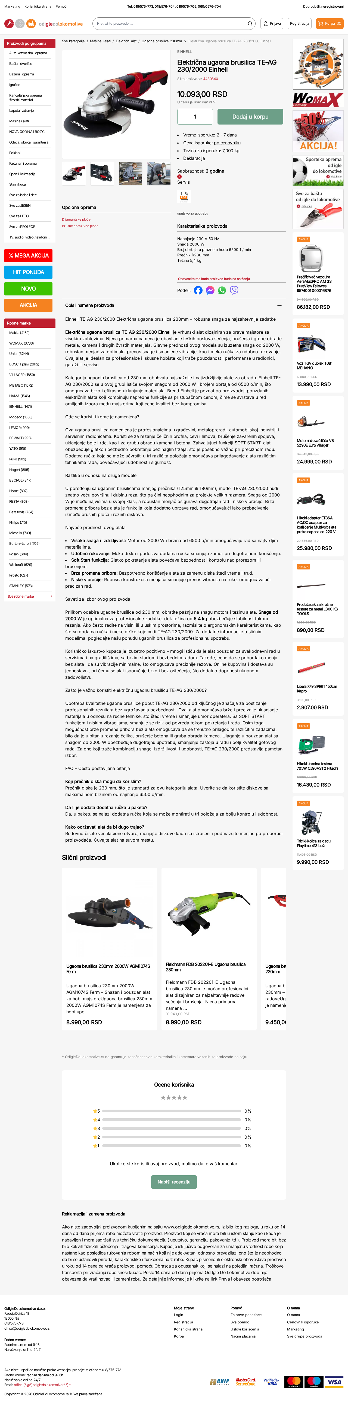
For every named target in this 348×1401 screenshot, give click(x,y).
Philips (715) (18, 522)
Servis (183, 182)
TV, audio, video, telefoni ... (30, 237)
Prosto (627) (18, 575)
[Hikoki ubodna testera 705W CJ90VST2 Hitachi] (311, 745)
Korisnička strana (37, 6)
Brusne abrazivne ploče (80, 226)
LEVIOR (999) (19, 427)
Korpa (179, 1336)
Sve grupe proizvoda (304, 1336)
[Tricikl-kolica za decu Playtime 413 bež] (311, 822)
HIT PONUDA (28, 272)
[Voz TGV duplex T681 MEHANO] (311, 344)
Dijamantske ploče (76, 219)
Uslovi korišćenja (245, 1329)
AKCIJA (28, 305)
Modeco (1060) (21, 417)
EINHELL (184, 51)
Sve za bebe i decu (23, 195)
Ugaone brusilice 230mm (162, 41)
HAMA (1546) (19, 396)
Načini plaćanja (243, 1336)
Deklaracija (194, 158)
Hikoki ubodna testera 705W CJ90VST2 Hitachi (317, 765)
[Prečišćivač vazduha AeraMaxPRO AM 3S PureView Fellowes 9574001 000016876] (311, 258)
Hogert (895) (19, 469)
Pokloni (14, 153)
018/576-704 (165, 6)
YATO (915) (17, 448)
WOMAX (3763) (21, 343)
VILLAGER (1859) (22, 374)
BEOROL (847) (20, 480)
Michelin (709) (20, 533)
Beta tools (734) (21, 512)
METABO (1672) (21, 385)
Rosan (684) (18, 554)
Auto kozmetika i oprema (28, 53)
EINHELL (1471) (20, 406)
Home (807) (18, 491)
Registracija (183, 1322)
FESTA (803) (19, 501)
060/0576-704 (209, 6)
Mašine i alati (19, 121)
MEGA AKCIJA (28, 255)
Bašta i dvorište (20, 63)
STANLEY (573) (21, 586)
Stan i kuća (17, 184)
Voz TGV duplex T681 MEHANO (315, 365)
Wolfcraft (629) (20, 564)
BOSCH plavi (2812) (24, 364)
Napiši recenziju (174, 1182)
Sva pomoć (240, 1322)
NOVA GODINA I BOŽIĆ (27, 131)
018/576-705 (186, 6)
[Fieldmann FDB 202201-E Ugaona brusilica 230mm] (209, 914)
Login (178, 1315)
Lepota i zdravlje (21, 110)
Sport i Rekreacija (22, 174)
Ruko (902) (17, 459)
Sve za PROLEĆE (22, 226)
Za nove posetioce (246, 1315)
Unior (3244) (19, 353)
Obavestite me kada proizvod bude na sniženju (214, 279)
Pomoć (61, 6)
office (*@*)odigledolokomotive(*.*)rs (42, 1385)
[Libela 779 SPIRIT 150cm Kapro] (311, 668)
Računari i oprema (22, 163)
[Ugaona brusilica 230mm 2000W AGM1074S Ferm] (109, 915)
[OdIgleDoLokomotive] (43, 23)
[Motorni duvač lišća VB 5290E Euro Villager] (311, 422)
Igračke (14, 84)
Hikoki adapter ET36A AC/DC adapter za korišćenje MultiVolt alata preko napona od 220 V (316, 524)
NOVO (28, 288)
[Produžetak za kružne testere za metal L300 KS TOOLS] (311, 586)
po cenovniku (227, 142)
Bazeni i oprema (21, 74)
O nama (293, 1315)
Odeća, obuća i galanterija (28, 142)
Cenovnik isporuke (303, 1322)
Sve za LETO (19, 216)
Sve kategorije (73, 41)
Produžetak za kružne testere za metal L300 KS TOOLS (317, 609)
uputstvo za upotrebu (192, 213)
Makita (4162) (19, 332)
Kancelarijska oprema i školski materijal (26, 97)
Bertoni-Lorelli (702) (24, 543)
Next (179, 103)
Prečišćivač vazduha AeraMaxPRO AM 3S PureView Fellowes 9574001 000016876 (314, 284)
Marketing (12, 6)
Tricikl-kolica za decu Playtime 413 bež (314, 843)
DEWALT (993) (20, 438)
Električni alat (126, 41)
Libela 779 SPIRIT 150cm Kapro (317, 688)
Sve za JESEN (19, 205)
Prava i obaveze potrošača (245, 1279)
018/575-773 (143, 6)
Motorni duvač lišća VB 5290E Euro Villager (315, 442)
